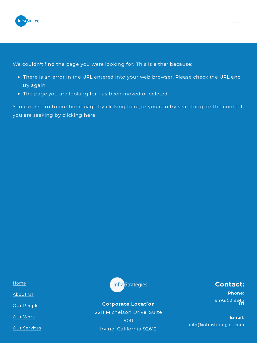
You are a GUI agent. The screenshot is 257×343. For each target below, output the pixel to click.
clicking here (122, 106)
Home (19, 283)
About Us (23, 294)
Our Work (24, 317)
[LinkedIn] (241, 303)
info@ (211, 324)
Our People (26, 305)
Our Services (27, 328)
